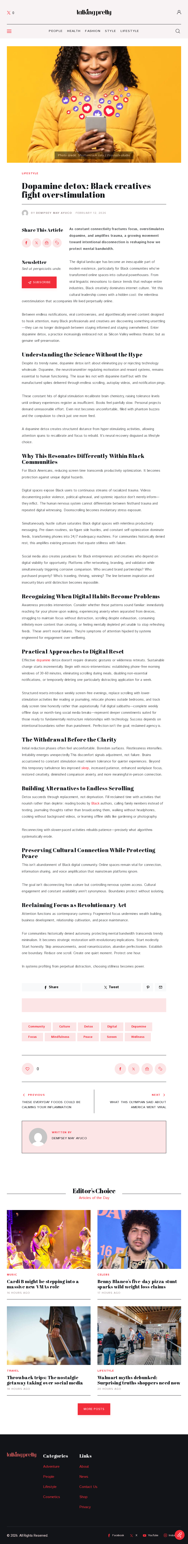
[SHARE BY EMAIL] (47, 243)
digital (112, 1027)
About (84, 1466)
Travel (13, 1371)
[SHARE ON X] (36, 243)
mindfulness (60, 1037)
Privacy (85, 1507)
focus (32, 1037)
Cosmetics (51, 1497)
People (48, 1476)
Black (95, 803)
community (36, 1027)
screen (112, 1037)
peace (87, 1037)
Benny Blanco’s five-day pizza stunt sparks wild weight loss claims (137, 1284)
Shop (83, 1497)
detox (88, 1027)
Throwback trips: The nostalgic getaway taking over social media (45, 1380)
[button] (57, 243)
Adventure (51, 1466)
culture (64, 1027)
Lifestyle (30, 173)
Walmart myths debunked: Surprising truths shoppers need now (138, 1380)
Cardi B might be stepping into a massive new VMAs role (43, 1284)
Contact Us (88, 1487)
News (83, 1476)
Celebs (103, 1275)
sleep (85, 768)
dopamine (43, 660)
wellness (137, 1037)
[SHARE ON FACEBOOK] (26, 243)
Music (12, 1275)
